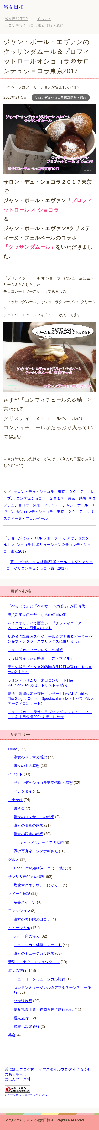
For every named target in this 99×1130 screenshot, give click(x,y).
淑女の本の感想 (27, 766)
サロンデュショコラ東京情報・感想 (60, 97)
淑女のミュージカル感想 (34, 953)
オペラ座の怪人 (27, 936)
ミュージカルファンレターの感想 (35, 650)
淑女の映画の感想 (28, 825)
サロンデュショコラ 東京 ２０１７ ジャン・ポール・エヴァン (49, 505)
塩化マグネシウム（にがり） (38, 885)
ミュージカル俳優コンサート (38, 945)
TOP (16, 19)
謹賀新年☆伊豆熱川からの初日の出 (37, 615)
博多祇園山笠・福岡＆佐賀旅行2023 (44, 1009)
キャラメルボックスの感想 (42, 842)
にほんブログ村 (17, 1079)
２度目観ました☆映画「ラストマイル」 (41, 658)
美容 (11, 1035)
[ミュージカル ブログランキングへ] (17, 1090)
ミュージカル (19, 928)
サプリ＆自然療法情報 (26, 877)
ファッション (19, 911)
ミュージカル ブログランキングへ (26, 1095)
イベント (15, 774)
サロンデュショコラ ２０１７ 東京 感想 (49, 498)
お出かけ (15, 800)
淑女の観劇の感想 (28, 834)
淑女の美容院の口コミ (32, 919)
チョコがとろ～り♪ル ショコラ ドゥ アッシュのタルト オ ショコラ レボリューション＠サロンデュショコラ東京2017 (47, 544)
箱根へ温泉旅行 (27, 1027)
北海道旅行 (23, 1001)
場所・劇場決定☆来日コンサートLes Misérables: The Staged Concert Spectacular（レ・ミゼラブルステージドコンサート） (51, 698)
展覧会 (19, 808)
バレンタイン (25, 791)
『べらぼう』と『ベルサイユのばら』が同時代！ (48, 606)
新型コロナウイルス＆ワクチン (34, 962)
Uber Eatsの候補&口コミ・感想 (40, 868)
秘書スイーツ (25, 902)
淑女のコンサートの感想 (34, 817)
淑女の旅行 (17, 970)
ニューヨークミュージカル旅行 (39, 979)
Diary (12, 749)
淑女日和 (13, 7)
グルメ (13, 860)
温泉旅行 (21, 1018)
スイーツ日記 (19, 894)
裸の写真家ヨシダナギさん (36, 851)
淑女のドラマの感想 (30, 757)
